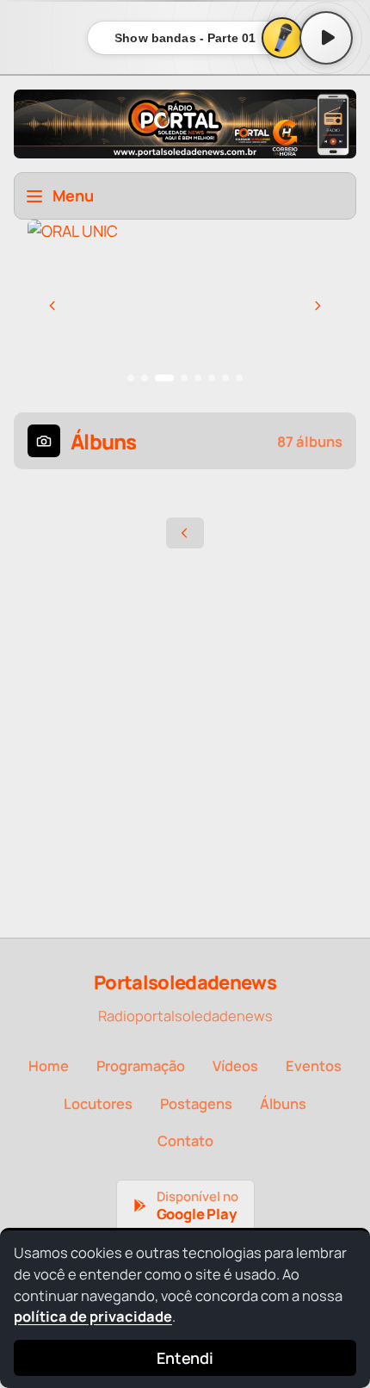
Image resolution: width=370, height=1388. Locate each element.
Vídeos (235, 1065)
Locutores (98, 1103)
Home (48, 1065)
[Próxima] (317, 305)
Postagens (196, 1103)
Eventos (314, 1065)
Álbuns (283, 1103)
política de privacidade (93, 1316)
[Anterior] (52, 305)
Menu (73, 195)
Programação (140, 1065)
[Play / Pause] (326, 38)
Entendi (185, 1358)
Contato (185, 1140)
